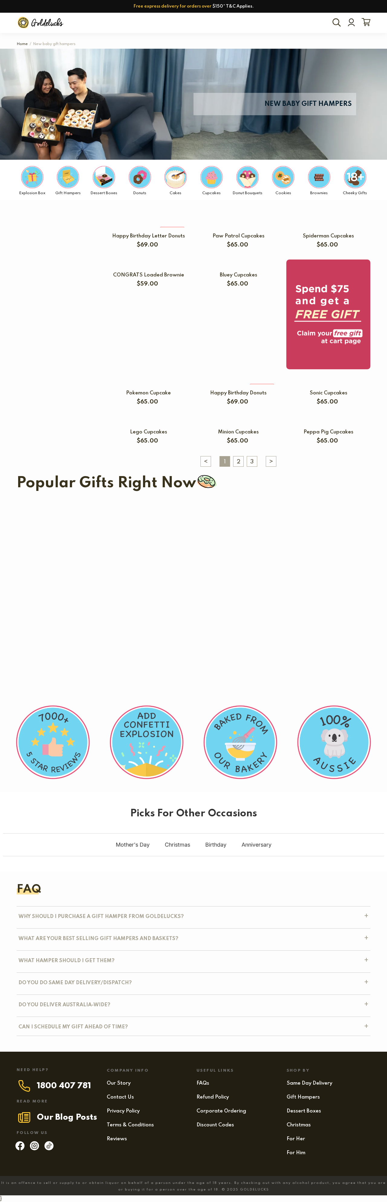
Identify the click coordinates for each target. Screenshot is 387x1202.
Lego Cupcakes (148, 432)
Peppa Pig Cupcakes (328, 432)
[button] (34, 567)
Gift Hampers (303, 1097)
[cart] (364, 23)
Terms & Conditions (130, 1125)
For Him (296, 1152)
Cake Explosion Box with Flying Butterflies (137, 557)
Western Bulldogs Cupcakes (72, 515)
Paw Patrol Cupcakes (239, 236)
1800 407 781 (64, 1086)
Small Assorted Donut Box (202, 609)
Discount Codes (215, 1125)
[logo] (41, 23)
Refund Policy (213, 1097)
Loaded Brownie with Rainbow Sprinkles (300, 609)
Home (22, 44)
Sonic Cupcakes (328, 393)
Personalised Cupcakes (46, 557)
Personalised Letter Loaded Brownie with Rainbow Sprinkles (90, 609)
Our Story (119, 1083)
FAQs (203, 1083)
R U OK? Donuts (221, 557)
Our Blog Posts (67, 1117)
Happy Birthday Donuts (238, 393)
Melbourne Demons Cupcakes (299, 515)
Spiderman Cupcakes (328, 236)
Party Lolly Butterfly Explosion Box (101, 662)
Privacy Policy (123, 1111)
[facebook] (20, 1149)
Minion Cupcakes (238, 432)
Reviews (117, 1139)
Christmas (299, 1125)
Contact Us (120, 1097)
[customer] (351, 23)
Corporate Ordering (221, 1111)
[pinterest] (49, 1149)
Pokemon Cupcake (148, 393)
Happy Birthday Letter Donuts (148, 236)
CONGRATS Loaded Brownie (148, 275)
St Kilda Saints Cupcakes (191, 515)
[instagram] (34, 1149)
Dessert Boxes (304, 1111)
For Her (296, 1139)
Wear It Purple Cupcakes (280, 557)
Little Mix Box (243, 662)
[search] (337, 23)
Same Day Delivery (309, 1083)
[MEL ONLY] (148, 224)
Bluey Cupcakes (238, 275)
